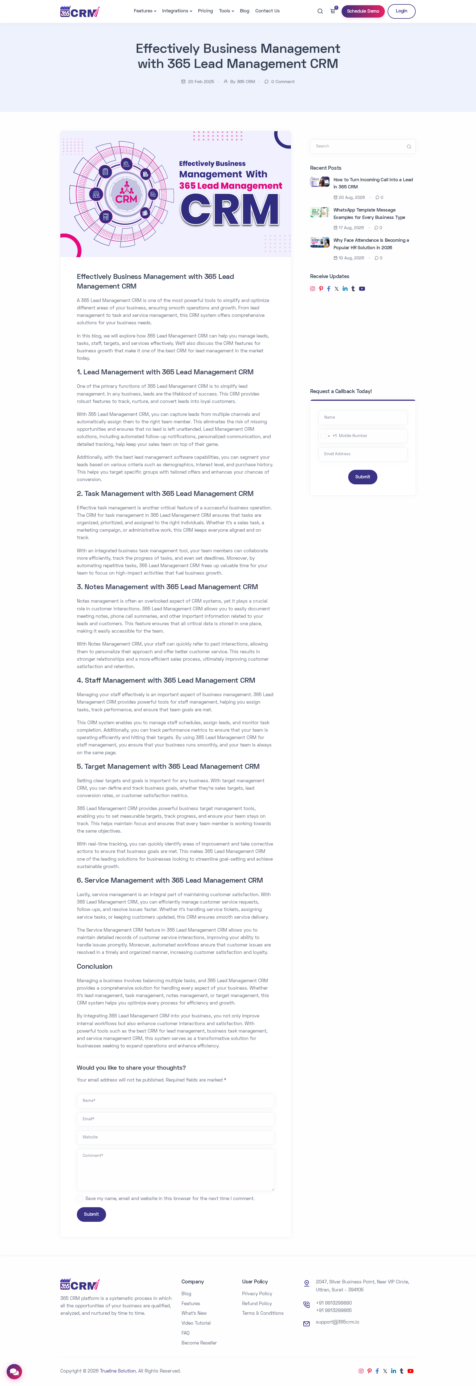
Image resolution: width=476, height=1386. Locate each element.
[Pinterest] (321, 289)
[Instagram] (312, 289)
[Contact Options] (14, 1371)
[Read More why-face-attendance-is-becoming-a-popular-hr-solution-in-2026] (319, 242)
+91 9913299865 (334, 1311)
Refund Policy (257, 1304)
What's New (194, 1313)
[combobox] (328, 436)
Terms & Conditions (263, 1313)
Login (401, 11)
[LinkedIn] (345, 289)
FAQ (186, 1333)
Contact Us (267, 11)
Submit (91, 1214)
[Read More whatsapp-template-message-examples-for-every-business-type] (319, 212)
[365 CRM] (80, 11)
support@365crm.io (337, 1322)
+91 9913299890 (334, 1303)
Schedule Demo (363, 11)
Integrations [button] (175, 11)
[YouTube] (362, 289)
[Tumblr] (353, 289)
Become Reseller (199, 1343)
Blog (244, 11)
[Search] (320, 11)
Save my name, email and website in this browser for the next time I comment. (170, 1199)
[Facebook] (329, 289)
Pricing (205, 11)
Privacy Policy (257, 1294)
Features (191, 1304)
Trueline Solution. (118, 1371)
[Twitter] (336, 289)
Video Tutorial (196, 1323)
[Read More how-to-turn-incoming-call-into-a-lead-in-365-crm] (319, 182)
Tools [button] (224, 11)
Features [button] (143, 11)
